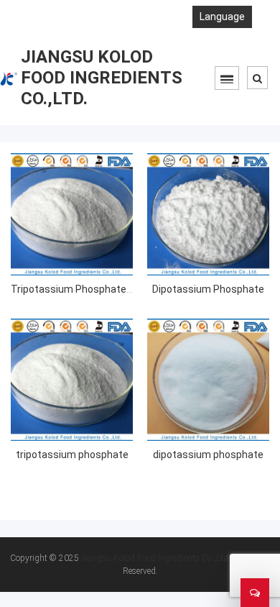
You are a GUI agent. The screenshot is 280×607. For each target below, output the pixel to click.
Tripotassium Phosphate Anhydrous (94, 289)
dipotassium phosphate (208, 454)
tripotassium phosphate (72, 454)
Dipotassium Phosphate (208, 289)
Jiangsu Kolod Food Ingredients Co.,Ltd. (155, 558)
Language (222, 16)
